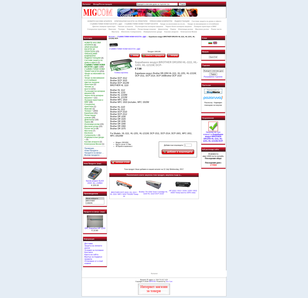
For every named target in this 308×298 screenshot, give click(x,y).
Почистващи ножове (147, 29)
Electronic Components (131, 32)
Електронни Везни (189, 32)
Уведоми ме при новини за (213, 136)
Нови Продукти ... (92, 150)
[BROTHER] (95, 201)
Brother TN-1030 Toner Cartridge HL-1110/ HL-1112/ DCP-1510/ (153, 193)
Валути (205, 52)
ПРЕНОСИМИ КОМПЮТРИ (161, 21)
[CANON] (95, 203)
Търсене (206, 65)
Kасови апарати (171, 32)
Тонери (121, 29)
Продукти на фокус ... (94, 153)
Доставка (88, 243)
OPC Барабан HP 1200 (95, 228)
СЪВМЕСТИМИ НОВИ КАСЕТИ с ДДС (131, 36)
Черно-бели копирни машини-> (93, 96)
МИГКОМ (152, 281)
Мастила (115, 32)
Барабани (131, 29)
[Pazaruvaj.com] (213, 98)
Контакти (88, 252)
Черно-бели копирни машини (178, 26)
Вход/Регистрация (102, 4)
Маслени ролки (202, 29)
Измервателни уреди (153, 32)
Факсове (112, 29)
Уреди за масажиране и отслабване (203, 24)
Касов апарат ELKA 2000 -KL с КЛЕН (95, 182)
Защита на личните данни (93, 247)
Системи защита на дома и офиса (206, 21)
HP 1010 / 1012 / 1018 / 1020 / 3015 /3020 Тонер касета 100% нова (183, 192)
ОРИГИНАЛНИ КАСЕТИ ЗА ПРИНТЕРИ (130, 21)
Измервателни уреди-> (94, 138)
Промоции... (89, 148)
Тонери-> (88, 111)
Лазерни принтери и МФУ (205, 26)
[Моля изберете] (95, 199)
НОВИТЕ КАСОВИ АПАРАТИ (99, 21)
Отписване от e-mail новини (93, 262)
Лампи (173, 29)
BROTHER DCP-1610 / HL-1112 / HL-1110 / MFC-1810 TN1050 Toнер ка (124, 194)
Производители (91, 194)
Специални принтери (96, 29)
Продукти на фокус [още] (94, 212)
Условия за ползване (94, 250)
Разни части (216, 29)
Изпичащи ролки (185, 29)
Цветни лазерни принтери (104, 26)
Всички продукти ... (92, 155)
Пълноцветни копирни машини (149, 26)
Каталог (87, 4)
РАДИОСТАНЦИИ (182, 21)
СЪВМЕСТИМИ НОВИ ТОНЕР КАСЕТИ (141, 24)
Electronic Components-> (90, 134)
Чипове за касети (125, 26)
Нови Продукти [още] (92, 163)
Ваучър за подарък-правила (93, 258)
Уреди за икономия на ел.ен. (172, 24)
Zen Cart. (169, 281)
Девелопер (163, 29)
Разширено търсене (213, 77)
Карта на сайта (91, 254)
